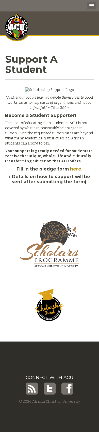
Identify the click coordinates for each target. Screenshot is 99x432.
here (75, 169)
